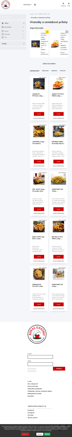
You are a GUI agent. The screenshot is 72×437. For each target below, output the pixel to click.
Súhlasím (47, 434)
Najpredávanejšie (34, 70)
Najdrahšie (54, 70)
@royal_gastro (33, 417)
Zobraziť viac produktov (49, 63)
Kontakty (31, 396)
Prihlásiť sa (59, 369)
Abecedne (62, 70)
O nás (30, 381)
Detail (39, 114)
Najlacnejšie (45, 70)
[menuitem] (26, 9)
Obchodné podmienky (35, 389)
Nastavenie (25, 434)
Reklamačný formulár (35, 393)
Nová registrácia (32, 369)
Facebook (31, 410)
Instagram (31, 413)
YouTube (30, 415)
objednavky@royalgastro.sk (37, 406)
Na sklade (14, 27)
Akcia (14, 31)
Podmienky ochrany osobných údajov (40, 391)
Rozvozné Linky (33, 386)
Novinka (14, 34)
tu (50, 430)
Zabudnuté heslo (32, 371)
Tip (14, 37)
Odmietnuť (39, 434)
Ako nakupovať (33, 384)
